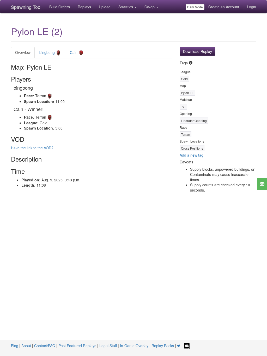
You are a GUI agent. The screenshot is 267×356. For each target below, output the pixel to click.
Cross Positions (192, 148)
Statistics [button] (126, 6)
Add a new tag (191, 155)
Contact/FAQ (44, 345)
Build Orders (59, 6)
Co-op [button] (150, 6)
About (26, 345)
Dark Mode (195, 7)
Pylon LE (187, 92)
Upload (105, 6)
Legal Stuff (108, 345)
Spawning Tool (26, 6)
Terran (185, 134)
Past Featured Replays (77, 345)
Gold (184, 79)
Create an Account (223, 6)
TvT (183, 107)
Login (251, 6)
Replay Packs (162, 345)
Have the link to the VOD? (32, 147)
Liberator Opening (194, 120)
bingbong (47, 52)
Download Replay (197, 51)
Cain (74, 52)
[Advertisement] (133, 244)
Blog (14, 345)
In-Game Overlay (134, 345)
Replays (84, 6)
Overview (23, 52)
